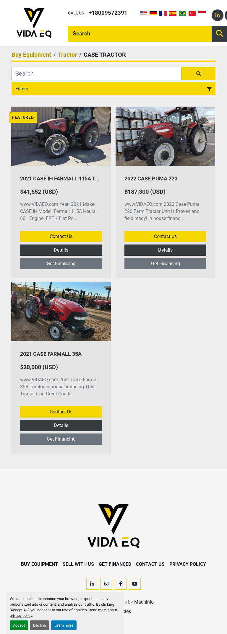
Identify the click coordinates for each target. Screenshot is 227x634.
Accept (19, 625)
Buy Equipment (39, 564)
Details (61, 250)
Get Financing (61, 263)
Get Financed (115, 564)
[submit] (198, 73)
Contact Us (61, 236)
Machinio (144, 602)
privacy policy (21, 615)
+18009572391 (108, 12)
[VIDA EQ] (113, 526)
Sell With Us (78, 564)
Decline (39, 625)
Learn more (63, 625)
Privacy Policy (187, 564)
